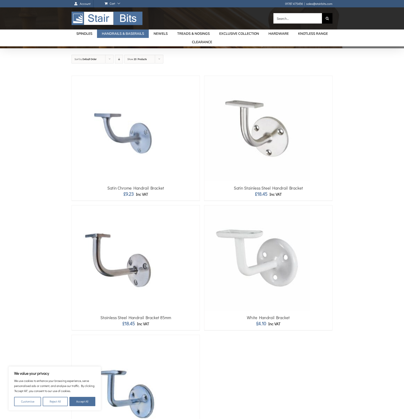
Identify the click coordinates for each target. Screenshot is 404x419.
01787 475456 (294, 3)
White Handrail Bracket (268, 317)
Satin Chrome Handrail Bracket (135, 188)
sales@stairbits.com (319, 3)
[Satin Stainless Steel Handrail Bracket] (257, 78)
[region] (54, 388)
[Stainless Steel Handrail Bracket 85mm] (124, 208)
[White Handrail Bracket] (257, 208)
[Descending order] (119, 59)
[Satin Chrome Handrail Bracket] (124, 78)
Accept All (82, 401)
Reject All (55, 401)
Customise (27, 401)
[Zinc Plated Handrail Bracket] (124, 337)
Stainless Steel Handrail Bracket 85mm (135, 317)
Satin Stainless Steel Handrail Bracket (268, 188)
